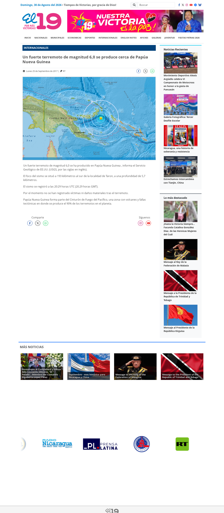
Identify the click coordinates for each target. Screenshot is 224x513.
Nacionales (40, 37)
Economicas (74, 37)
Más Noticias (32, 347)
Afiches (144, 37)
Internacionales (108, 37)
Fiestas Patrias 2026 (189, 37)
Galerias (156, 37)
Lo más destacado (175, 198)
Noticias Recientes (176, 49)
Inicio (27, 37)
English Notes (129, 37)
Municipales (57, 37)
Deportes (90, 37)
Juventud (169, 37)
